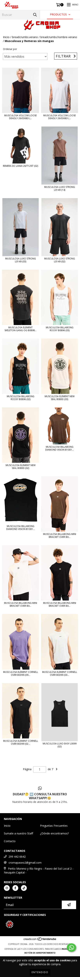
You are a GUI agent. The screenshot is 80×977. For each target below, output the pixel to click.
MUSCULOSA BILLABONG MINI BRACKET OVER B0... (59, 535)
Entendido (40, 972)
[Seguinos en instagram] (7, 888)
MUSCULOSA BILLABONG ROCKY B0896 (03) (59, 329)
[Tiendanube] (40, 940)
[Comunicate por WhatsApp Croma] (71, 947)
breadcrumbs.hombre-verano (58, 37)
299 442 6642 (17, 856)
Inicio (6, 37)
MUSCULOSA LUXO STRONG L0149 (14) (59, 188)
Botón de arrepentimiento (40, 952)
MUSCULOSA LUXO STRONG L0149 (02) (59, 260)
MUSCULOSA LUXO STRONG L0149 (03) (20, 260)
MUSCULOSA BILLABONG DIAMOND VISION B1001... (59, 448)
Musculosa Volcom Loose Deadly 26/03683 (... (20, 117)
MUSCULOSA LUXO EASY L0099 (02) (60, 745)
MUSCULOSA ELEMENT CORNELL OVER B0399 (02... (20, 742)
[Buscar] (35, 14)
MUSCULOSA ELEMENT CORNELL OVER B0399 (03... (59, 673)
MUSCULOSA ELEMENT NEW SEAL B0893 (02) (21, 467)
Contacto (10, 841)
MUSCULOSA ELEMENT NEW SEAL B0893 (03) (60, 398)
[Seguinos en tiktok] (24, 888)
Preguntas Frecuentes (54, 825)
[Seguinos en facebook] (15, 888)
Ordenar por (10, 49)
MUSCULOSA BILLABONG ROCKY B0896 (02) (20, 398)
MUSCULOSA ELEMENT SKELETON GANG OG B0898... (20, 329)
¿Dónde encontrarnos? (54, 833)
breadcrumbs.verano (25, 37)
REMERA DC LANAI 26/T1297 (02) (20, 165)
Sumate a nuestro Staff (18, 833)
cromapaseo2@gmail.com (25, 862)
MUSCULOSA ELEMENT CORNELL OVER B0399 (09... (20, 673)
